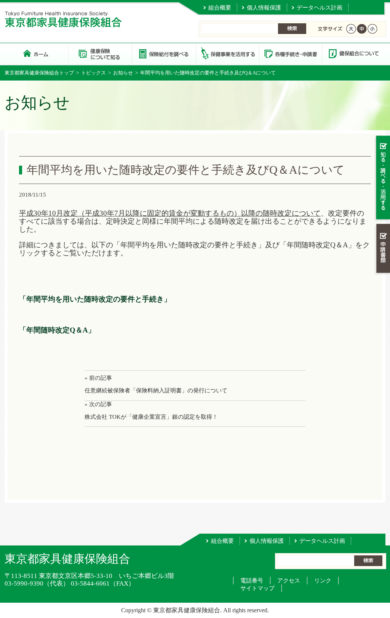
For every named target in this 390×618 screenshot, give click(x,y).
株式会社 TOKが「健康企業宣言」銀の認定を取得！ (151, 417)
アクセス (288, 581)
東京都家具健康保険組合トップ (39, 73)
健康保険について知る (100, 53)
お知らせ (123, 73)
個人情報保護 (264, 8)
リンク (322, 581)
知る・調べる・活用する (382, 178)
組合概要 (219, 8)
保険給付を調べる (163, 53)
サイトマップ (257, 588)
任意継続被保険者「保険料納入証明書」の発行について (156, 390)
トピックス (93, 73)
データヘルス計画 (319, 8)
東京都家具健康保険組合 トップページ (36, 53)
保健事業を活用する (227, 53)
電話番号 (251, 581)
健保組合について (353, 53)
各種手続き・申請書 (290, 53)
